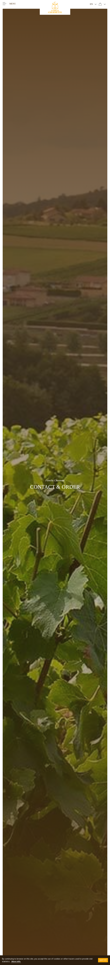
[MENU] (4, 3)
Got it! (103, 960)
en (91, 4)
